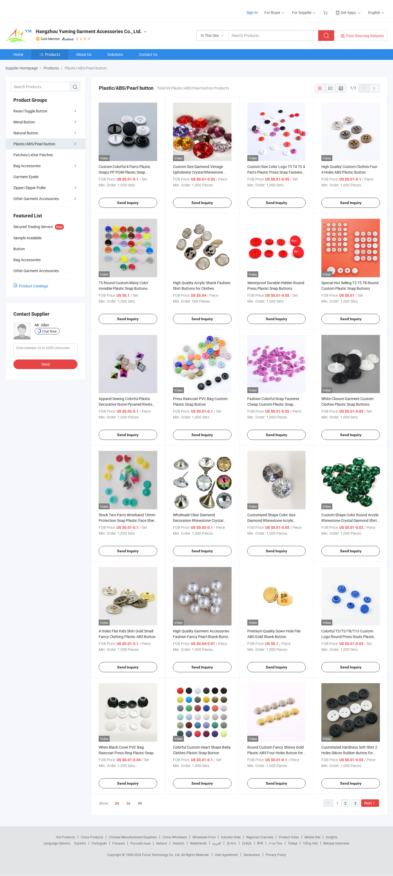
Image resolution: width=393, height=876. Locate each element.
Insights (331, 837)
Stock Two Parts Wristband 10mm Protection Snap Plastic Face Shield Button (128, 520)
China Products (92, 837)
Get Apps (348, 12)
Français (118, 843)
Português (99, 843)
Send (45, 364)
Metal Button (24, 121)
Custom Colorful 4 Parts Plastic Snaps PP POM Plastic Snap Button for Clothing (125, 172)
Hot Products (65, 837)
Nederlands (198, 843)
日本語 (247, 843)
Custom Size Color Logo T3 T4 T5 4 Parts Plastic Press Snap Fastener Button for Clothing (276, 172)
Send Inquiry (127, 203)
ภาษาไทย (275, 843)
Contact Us (148, 54)
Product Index (289, 837)
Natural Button (25, 132)
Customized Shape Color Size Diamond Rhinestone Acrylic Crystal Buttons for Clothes (271, 520)
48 (140, 803)
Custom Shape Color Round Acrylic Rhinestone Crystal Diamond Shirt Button (350, 520)
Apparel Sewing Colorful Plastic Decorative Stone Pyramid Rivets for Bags (125, 404)
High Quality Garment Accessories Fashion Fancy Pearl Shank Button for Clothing (201, 636)
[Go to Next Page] (374, 88)
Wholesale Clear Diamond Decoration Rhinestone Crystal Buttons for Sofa (198, 520)
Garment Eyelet (26, 176)
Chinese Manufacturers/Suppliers (133, 837)
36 (128, 803)
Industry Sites (231, 837)
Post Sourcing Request (365, 35)
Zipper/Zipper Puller (29, 187)
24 (117, 803)
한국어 (231, 843)
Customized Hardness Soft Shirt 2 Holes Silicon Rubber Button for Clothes (349, 753)
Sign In (252, 12)
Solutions (115, 54)
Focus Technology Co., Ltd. (161, 854)
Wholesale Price (203, 837)
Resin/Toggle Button (30, 111)
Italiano (161, 843)
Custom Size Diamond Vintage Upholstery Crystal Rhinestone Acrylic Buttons (198, 172)
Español (80, 843)
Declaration (252, 854)
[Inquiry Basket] (326, 12)
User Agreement (226, 854)
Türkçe (292, 843)
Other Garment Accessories (36, 198)
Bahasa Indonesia (336, 843)
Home (18, 54)
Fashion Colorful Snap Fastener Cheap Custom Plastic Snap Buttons (273, 404)
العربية (216, 843)
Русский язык (140, 843)
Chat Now (49, 331)
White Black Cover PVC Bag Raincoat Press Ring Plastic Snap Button (126, 753)
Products (52, 54)
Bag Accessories (27, 165)
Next (368, 802)
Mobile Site (312, 837)
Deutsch (178, 843)
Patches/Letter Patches (33, 154)
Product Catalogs (33, 285)
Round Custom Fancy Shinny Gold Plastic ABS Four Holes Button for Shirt (275, 753)
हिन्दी (260, 843)
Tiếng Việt (310, 843)
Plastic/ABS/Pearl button (34, 143)
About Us (83, 54)
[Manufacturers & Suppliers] (39, 10)
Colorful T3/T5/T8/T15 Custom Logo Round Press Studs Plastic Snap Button (347, 636)
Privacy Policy (276, 854)
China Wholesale (175, 837)
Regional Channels (259, 837)
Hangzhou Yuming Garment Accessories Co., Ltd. (89, 31)
